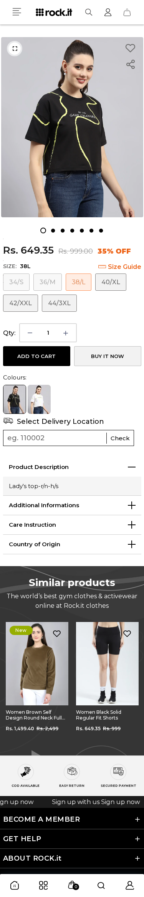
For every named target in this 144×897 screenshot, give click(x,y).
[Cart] (127, 12)
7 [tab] (101, 230)
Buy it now (107, 356)
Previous (11, 683)
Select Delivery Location (59, 421)
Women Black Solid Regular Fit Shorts (98, 715)
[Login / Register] (108, 12)
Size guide (124, 266)
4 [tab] (72, 230)
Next (132, 683)
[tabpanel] (72, 127)
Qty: (9, 333)
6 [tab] (91, 230)
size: (17, 266)
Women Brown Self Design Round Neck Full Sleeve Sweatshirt (34, 715)
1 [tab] (43, 230)
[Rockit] (54, 12)
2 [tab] (53, 230)
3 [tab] (62, 230)
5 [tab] (81, 230)
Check (120, 438)
